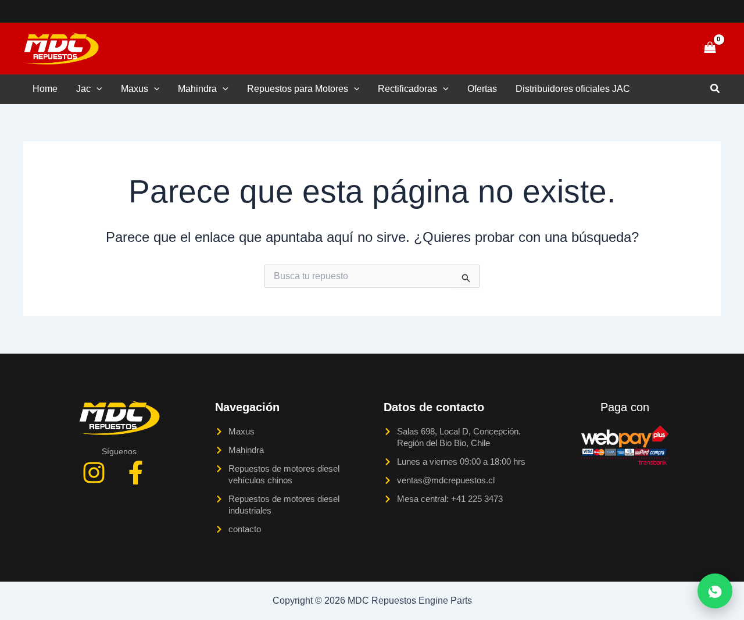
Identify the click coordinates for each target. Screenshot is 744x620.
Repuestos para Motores (297, 89)
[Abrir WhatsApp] (715, 590)
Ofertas (482, 89)
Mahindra (197, 89)
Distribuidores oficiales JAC (573, 89)
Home (45, 89)
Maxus (134, 89)
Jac (83, 89)
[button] (669, 48)
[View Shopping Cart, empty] (710, 48)
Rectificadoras (407, 89)
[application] (96, 89)
